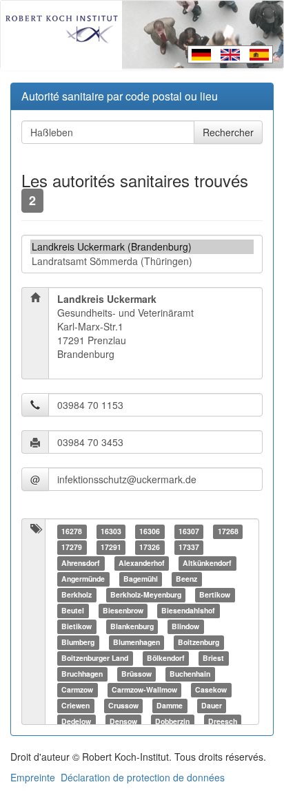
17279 (71, 547)
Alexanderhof (142, 563)
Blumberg (77, 642)
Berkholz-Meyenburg (145, 594)
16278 (71, 531)
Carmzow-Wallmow (144, 689)
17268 (228, 531)
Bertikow (214, 594)
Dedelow (76, 721)
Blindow (185, 626)
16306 (149, 531)
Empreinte (32, 777)
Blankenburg (132, 626)
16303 (111, 531)
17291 (111, 547)
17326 (149, 547)
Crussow (123, 705)
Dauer (211, 705)
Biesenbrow (123, 610)
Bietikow (76, 626)
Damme (169, 705)
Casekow (211, 689)
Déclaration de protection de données (143, 777)
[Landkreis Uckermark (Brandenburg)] (142, 247)
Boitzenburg (198, 642)
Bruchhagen (82, 673)
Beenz (186, 578)
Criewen (75, 705)
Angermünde (83, 578)
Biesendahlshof (188, 610)
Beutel (72, 610)
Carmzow (77, 689)
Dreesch (222, 721)
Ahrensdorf (80, 563)
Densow (123, 721)
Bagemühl (140, 578)
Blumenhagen (136, 642)
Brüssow (136, 673)
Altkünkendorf (207, 563)
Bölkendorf (166, 658)
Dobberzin (172, 721)
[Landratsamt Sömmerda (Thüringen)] (142, 261)
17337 (189, 547)
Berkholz (76, 594)
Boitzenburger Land (94, 658)
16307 (189, 531)
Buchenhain (190, 673)
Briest (213, 658)
